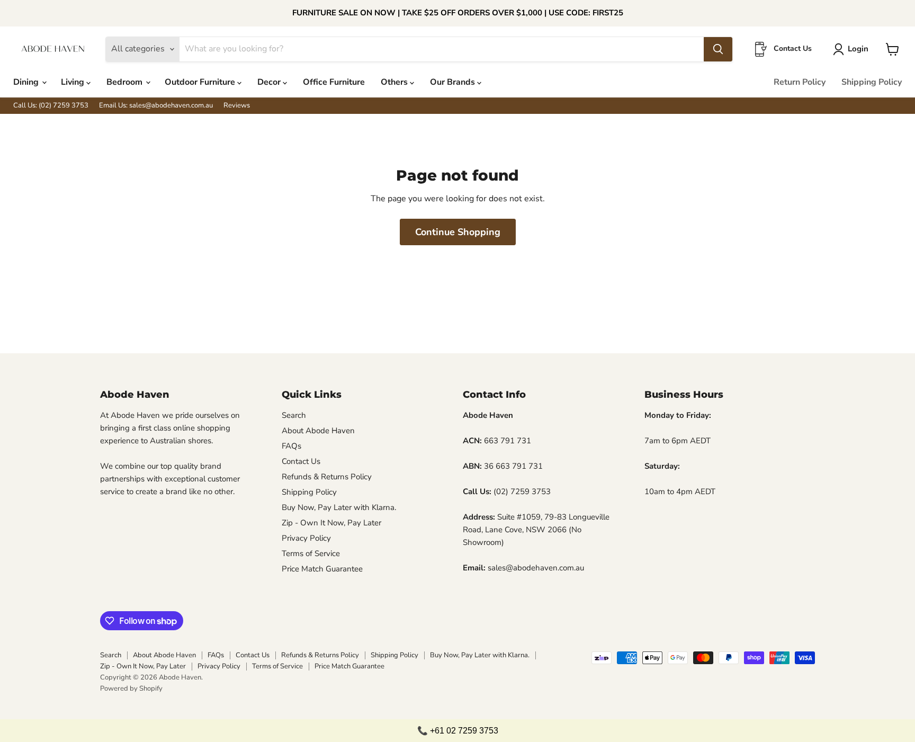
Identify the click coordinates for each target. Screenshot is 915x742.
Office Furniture (334, 82)
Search (294, 415)
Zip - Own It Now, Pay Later (331, 522)
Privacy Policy (306, 538)
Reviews (236, 106)
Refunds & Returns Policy (327, 476)
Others (395, 82)
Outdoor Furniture (201, 82)
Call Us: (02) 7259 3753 (50, 106)
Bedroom (125, 82)
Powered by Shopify (131, 688)
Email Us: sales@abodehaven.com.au (156, 106)
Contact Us (301, 461)
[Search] (718, 49)
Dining (27, 82)
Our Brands (453, 82)
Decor (270, 82)
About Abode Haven (318, 430)
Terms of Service (311, 553)
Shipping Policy (871, 82)
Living (73, 82)
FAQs (291, 446)
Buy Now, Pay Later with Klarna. (339, 507)
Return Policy (800, 82)
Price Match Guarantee (322, 569)
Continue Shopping (457, 232)
